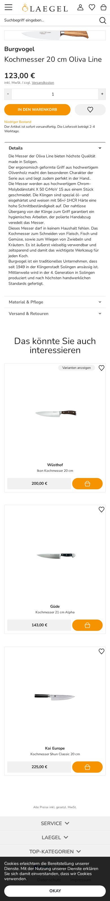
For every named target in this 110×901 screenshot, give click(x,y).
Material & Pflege (26, 302)
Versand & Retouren (29, 313)
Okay (55, 891)
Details (16, 148)
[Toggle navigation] (8, 7)
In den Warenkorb (37, 109)
